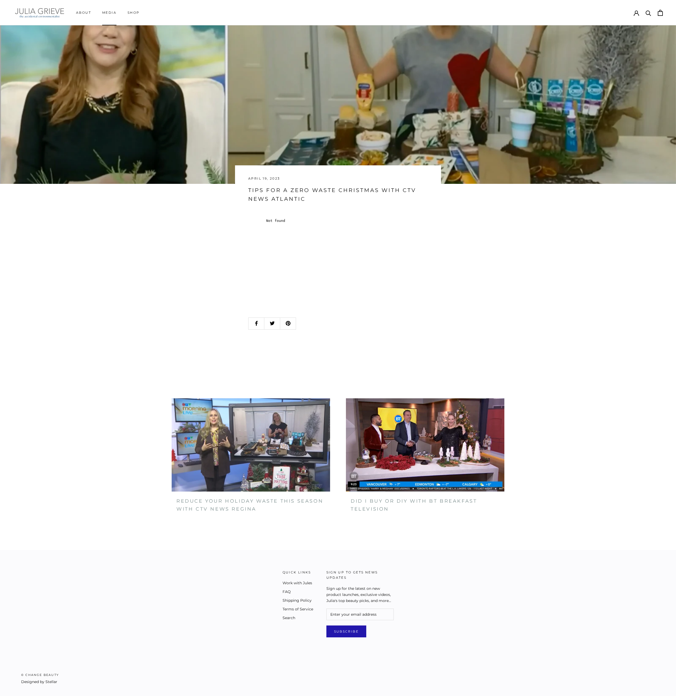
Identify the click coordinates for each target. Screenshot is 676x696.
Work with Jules (297, 583)
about (83, 13)
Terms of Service (298, 609)
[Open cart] (660, 13)
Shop (134, 13)
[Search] (648, 13)
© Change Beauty (40, 675)
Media (109, 13)
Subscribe (346, 631)
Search (289, 617)
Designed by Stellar (39, 681)
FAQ (287, 591)
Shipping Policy (297, 600)
